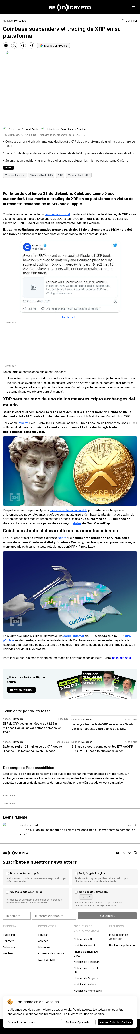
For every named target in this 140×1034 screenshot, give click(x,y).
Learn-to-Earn (46, 959)
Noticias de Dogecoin (86, 978)
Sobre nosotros (12, 947)
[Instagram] (31, 45)
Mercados (20, 20)
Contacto (8, 941)
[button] (36, 877)
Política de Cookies (92, 1014)
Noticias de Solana (85, 984)
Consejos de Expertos (51, 953)
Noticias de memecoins (88, 990)
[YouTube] (6, 45)
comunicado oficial (57, 214)
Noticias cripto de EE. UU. (86, 970)
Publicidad (9, 934)
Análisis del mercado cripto (86, 953)
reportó (23, 423)
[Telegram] (23, 45)
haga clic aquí (121, 658)
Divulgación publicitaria (122, 945)
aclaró (61, 538)
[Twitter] (14, 45)
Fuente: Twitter (70, 317)
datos (77, 523)
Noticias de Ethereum (87, 962)
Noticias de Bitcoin (85, 945)
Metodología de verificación (118, 936)
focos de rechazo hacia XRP (68, 510)
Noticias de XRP (83, 939)
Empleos (8, 953)
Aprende (43, 941)
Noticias (8, 20)
